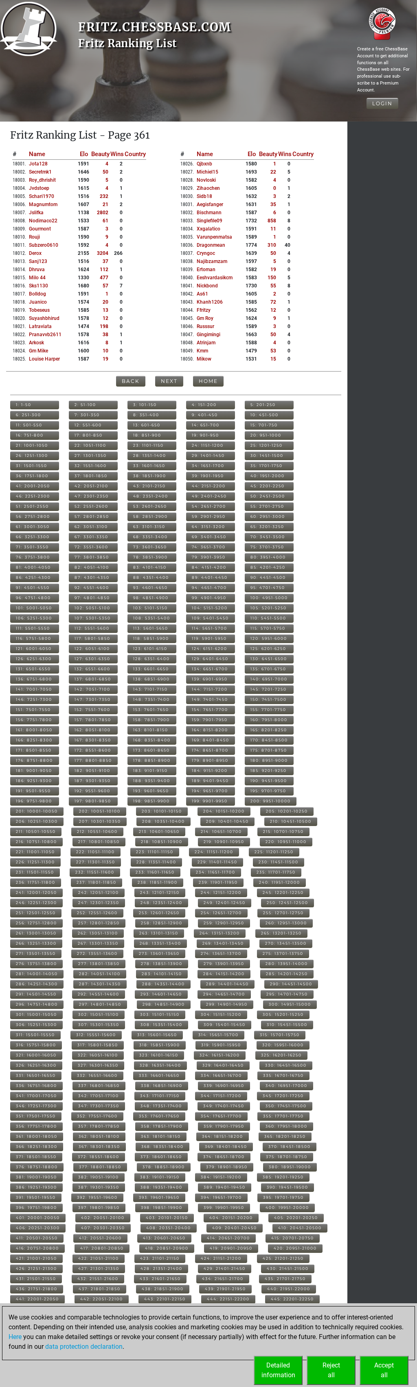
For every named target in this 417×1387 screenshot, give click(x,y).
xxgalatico (208, 229)
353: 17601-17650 (159, 1116)
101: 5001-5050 (34, 608)
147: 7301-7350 (93, 699)
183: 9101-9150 (150, 770)
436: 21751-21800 (36, 1289)
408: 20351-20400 (168, 1228)
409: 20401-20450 (234, 1228)
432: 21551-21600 (98, 1278)
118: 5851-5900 (151, 638)
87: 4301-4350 (92, 577)
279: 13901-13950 (224, 963)
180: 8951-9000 (269, 760)
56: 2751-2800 (33, 516)
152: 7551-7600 (92, 709)
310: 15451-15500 (287, 1024)
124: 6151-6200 (209, 648)
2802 (102, 212)
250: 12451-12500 (287, 902)
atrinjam (206, 343)
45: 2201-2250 (267, 486)
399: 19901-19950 (224, 1207)
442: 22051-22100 (101, 1299)
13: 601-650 (146, 425)
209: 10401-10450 (227, 821)
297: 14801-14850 (100, 1004)
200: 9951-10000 (270, 801)
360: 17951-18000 (286, 1126)
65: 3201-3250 (267, 526)
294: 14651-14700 (224, 994)
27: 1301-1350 (91, 455)
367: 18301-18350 (99, 1146)
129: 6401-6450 (210, 659)
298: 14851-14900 (164, 1004)
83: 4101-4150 (150, 567)
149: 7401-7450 (210, 699)
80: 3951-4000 (268, 557)
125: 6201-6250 (268, 648)
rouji (34, 237)
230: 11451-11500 (278, 862)
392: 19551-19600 (97, 1197)
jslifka (36, 212)
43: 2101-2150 (149, 486)
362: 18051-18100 (99, 1136)
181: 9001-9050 (34, 770)
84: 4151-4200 (209, 567)
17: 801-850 (89, 435)
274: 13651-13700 (221, 953)
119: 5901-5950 (209, 638)
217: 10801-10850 (99, 841)
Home (208, 381)
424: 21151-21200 (221, 1258)
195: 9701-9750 (268, 791)
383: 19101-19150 (160, 1177)
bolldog (37, 294)
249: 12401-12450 (225, 902)
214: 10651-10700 (221, 831)
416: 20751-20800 (37, 1248)
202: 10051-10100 (100, 811)
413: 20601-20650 (164, 1238)
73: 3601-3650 (150, 547)
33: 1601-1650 (149, 465)
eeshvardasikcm (215, 277)
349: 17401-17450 (223, 1106)
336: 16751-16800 (36, 1085)
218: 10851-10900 (161, 841)
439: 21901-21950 (225, 1289)
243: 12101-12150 (160, 892)
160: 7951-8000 (269, 719)
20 (105, 302)
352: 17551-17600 (97, 1116)
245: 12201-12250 (283, 892)
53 (273, 351)
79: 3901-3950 (209, 557)
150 (272, 277)
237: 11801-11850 (96, 882)
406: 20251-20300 (38, 1228)
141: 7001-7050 (34, 689)
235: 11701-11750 (276, 872)
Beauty (100, 154)
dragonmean (211, 245)
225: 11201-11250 (274, 852)
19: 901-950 (205, 435)
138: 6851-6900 (151, 679)
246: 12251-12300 (36, 902)
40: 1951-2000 (267, 476)
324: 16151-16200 (220, 1055)
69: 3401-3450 (209, 537)
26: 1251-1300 (32, 455)
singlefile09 (209, 221)
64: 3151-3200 (208, 526)
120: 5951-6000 (268, 638)
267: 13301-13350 (98, 943)
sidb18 (204, 196)
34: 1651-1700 (208, 465)
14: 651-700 (205, 425)
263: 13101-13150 (158, 933)
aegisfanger (210, 204)
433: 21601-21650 (160, 1278)
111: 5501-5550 (33, 628)
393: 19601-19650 (159, 1197)
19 (105, 359)
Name (37, 154)
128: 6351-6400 (151, 659)
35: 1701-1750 (266, 465)
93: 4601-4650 (150, 587)
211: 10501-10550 (36, 831)
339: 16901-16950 (224, 1085)
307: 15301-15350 (98, 1024)
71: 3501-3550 (32, 547)
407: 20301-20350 (103, 1228)
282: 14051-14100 (100, 974)
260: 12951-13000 (286, 923)
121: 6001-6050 (34, 648)
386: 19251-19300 (36, 1187)
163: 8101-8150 (150, 730)
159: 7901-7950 (210, 719)
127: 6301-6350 (92, 659)
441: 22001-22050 (37, 1299)
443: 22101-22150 (165, 1299)
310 (272, 245)
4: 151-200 (204, 404)
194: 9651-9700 (210, 791)
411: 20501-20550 (37, 1238)
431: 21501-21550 (36, 1278)
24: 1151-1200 (208, 445)
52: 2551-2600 (91, 506)
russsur (205, 326)
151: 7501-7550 (33, 709)
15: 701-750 (264, 425)
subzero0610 (43, 245)
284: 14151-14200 (224, 974)
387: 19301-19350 (98, 1187)
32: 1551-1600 (91, 465)
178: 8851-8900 (152, 760)
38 (105, 334)
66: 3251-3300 (33, 537)
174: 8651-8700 (210, 750)
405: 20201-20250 (296, 1217)
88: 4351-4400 (151, 577)
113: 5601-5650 (150, 628)
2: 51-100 (85, 404)
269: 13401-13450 (223, 943)
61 (105, 221)
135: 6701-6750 (268, 669)
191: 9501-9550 (33, 791)
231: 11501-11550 (35, 872)
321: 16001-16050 (36, 1055)
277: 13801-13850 (99, 963)
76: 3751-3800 (33, 557)
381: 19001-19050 (36, 1177)
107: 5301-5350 (93, 618)
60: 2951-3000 (267, 516)
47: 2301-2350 (92, 496)
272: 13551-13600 (97, 953)
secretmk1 (40, 172)
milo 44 (37, 277)
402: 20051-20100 (103, 1217)
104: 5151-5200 (210, 608)
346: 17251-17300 (36, 1106)
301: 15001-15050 (36, 1014)
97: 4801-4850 (92, 598)
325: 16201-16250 (281, 1055)
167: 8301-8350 (93, 740)
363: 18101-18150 (161, 1136)
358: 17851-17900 (161, 1126)
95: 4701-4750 (267, 587)
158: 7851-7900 (151, 719)
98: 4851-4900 (151, 598)
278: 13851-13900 (161, 963)
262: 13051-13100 (98, 933)
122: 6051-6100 (92, 648)
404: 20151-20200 (231, 1217)
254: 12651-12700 (221, 913)
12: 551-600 (88, 425)
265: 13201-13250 (281, 933)
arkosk (36, 343)
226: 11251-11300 (35, 862)
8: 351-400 (146, 415)
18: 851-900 (147, 435)
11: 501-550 (29, 425)
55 (273, 286)
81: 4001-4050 (33, 567)
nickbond (207, 286)
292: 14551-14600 (98, 994)
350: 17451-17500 (286, 1106)
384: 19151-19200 (221, 1177)
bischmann (209, 212)
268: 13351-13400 (160, 943)
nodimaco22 (43, 221)
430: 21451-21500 (288, 1268)
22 (273, 172)
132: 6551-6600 (92, 669)
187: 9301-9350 (93, 780)
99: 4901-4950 (209, 598)
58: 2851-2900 (150, 516)
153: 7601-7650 (151, 709)
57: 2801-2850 (92, 516)
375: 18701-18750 (286, 1156)
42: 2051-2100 (91, 486)
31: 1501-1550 (31, 465)
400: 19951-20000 (287, 1207)
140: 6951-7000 (269, 679)
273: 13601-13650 (159, 953)
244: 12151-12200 (221, 892)
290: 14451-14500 (291, 984)
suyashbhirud (44, 318)
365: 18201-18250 (285, 1136)
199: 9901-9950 (210, 801)
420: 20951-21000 (295, 1248)
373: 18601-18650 (161, 1156)
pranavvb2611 (45, 334)
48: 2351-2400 (150, 496)
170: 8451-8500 (269, 740)
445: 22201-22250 (292, 1299)
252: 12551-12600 (97, 913)
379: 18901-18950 (227, 1167)
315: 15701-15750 (280, 1035)
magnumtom (43, 204)
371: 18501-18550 (36, 1156)
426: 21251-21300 (36, 1268)
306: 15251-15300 (36, 1024)
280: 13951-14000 (287, 963)
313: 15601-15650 (157, 1035)
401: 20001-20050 (38, 1217)
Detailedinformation (278, 1370)
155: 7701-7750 (268, 709)
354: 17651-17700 (221, 1116)
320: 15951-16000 (283, 1045)
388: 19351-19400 (161, 1187)
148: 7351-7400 (151, 699)
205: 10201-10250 (287, 811)
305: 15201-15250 (283, 1014)
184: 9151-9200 (210, 770)
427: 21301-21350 (98, 1268)
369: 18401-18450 (226, 1146)
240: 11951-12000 (279, 882)
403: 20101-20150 (167, 1217)
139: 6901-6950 (210, 679)
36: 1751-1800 (32, 476)
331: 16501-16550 (36, 1075)
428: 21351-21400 (161, 1268)
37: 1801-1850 (91, 476)
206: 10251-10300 (37, 821)
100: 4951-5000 (269, 598)
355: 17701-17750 (283, 1116)
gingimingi (208, 334)
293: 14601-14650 (161, 994)
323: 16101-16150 (158, 1055)
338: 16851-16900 (161, 1085)
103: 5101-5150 (150, 608)
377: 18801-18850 (100, 1167)
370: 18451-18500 (289, 1146)
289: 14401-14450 (227, 984)
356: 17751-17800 (36, 1126)
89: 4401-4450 (210, 577)
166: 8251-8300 (34, 740)
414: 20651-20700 (228, 1238)
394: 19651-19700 (221, 1197)
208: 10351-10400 (163, 821)
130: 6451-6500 (268, 659)
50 (105, 172)
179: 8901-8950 (210, 760)
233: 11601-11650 (155, 872)
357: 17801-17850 (99, 1126)
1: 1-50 (23, 404)
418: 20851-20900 (167, 1248)
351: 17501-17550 (36, 1116)
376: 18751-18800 (37, 1167)
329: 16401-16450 (223, 1065)
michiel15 (207, 172)
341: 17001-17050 (36, 1096)
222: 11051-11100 (95, 852)
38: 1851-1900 (149, 476)
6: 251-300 (28, 415)
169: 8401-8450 (210, 740)
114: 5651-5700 (209, 628)
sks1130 (38, 286)
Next (169, 381)
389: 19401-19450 (225, 1187)
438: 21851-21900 (163, 1289)
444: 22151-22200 (228, 1299)
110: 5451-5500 (268, 618)
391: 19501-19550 (36, 1197)
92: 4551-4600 (92, 587)
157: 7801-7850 (93, 719)
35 (273, 204)
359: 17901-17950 (224, 1126)
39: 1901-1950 (208, 476)
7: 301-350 (87, 415)
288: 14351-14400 (163, 984)
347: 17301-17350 (98, 1106)
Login (382, 103)
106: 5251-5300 (34, 618)
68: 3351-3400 (150, 537)
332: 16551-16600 (97, 1075)
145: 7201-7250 (268, 689)
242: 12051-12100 (98, 892)
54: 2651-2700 (209, 506)
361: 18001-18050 (36, 1136)
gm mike (38, 351)
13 (105, 310)
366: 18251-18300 (36, 1146)
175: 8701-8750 (268, 750)
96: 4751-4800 (33, 598)
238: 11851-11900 (158, 882)
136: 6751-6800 (34, 679)
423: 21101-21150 (160, 1258)
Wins (117, 154)
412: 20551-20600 (100, 1238)
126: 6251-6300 (34, 659)
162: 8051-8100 (93, 730)
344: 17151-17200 (221, 1096)
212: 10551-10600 (97, 831)
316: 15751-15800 (36, 1045)
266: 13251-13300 (36, 943)
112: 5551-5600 (92, 628)
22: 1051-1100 (90, 445)
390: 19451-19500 (287, 1187)
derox (35, 253)
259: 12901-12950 (224, 923)
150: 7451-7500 (268, 699)
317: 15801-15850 (97, 1045)
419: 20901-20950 (231, 1248)
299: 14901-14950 (227, 1004)
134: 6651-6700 (210, 669)
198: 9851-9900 (151, 801)
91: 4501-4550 (33, 587)
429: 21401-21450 (225, 1268)
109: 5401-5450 (210, 618)
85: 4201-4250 (267, 567)
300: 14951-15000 (290, 1004)
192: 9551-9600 (92, 791)
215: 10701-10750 (283, 831)
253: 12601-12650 (159, 913)
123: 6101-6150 (150, 648)
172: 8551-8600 (93, 750)
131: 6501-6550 (33, 669)
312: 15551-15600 (96, 1035)
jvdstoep (39, 188)
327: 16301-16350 (98, 1065)
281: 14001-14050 (37, 974)
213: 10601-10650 (159, 831)
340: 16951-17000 (286, 1085)
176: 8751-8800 (34, 760)
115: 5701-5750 (267, 628)
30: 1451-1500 (266, 455)
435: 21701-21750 (285, 1278)
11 (273, 229)
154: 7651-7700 (210, 709)
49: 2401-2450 (209, 496)
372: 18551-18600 (98, 1156)
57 (105, 286)
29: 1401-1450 (208, 455)
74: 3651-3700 (209, 547)
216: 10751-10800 (36, 841)
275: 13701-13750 (283, 953)
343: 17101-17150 (160, 1096)
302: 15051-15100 (98, 1014)
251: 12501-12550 (36, 913)
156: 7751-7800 (34, 719)
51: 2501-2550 (32, 506)
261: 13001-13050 (36, 933)
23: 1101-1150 (148, 445)
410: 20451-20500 (300, 1228)
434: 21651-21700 (223, 1278)
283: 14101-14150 (162, 974)
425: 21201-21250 (283, 1258)
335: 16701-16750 (283, 1075)
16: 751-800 (30, 435)
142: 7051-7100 (92, 689)
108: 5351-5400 (151, 618)
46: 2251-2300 (33, 496)
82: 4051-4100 (92, 567)
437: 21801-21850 (100, 1289)
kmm (202, 351)
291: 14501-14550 (36, 994)
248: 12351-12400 (161, 902)
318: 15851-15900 (159, 1045)
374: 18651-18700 (224, 1156)
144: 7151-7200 (210, 689)
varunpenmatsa (214, 237)
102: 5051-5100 (92, 608)
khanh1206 (210, 302)
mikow (204, 359)
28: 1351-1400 (149, 455)
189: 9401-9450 (210, 780)
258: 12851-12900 (161, 923)
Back (131, 381)
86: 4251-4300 (33, 577)
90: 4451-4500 (268, 577)
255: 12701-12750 (283, 913)
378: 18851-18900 (164, 1167)
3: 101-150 (145, 404)
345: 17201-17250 (283, 1096)
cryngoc (206, 253)
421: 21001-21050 (36, 1258)
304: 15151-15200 (221, 1014)
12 (105, 318)
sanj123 (38, 261)
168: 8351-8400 (152, 740)
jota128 (38, 164)
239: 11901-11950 (218, 882)
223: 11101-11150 (154, 852)
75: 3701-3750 (267, 547)
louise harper (44, 359)
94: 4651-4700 (209, 587)
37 (105, 261)
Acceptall (384, 1370)
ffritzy (204, 310)
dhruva (37, 269)
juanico (38, 302)
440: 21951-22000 (288, 1289)
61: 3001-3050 (33, 526)
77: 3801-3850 (92, 557)
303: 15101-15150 (160, 1014)
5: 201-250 (263, 404)
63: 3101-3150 (149, 526)
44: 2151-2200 (209, 486)
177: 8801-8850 (93, 760)
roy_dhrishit (42, 180)
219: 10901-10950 (224, 841)
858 (272, 221)
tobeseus (39, 310)
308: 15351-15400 (161, 1024)
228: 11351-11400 (156, 862)
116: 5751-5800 (33, 638)
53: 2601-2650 (150, 506)
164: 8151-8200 (210, 730)
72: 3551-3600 (91, 547)
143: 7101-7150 (150, 689)
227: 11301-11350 (95, 862)
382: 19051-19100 (98, 1177)
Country (135, 154)
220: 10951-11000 (286, 841)
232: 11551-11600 (94, 872)
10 (105, 351)
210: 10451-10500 (291, 821)
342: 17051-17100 (98, 1096)
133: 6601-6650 (151, 669)
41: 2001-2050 (33, 486)
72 (273, 302)
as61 (202, 294)
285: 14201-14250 (287, 974)
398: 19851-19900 (161, 1207)
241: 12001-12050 (36, 892)
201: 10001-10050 (37, 811)
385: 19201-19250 (283, 1177)
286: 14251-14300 (37, 984)
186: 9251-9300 (34, 780)
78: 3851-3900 (150, 557)
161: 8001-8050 (34, 730)
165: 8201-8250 (268, 730)
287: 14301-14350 (100, 984)
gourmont (40, 229)
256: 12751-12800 (36, 923)
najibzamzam (212, 261)
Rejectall (331, 1370)
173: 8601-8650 (151, 750)
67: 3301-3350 (91, 537)
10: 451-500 (264, 415)
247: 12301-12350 (98, 902)
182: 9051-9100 (92, 770)
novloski (206, 180)
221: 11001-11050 (35, 852)
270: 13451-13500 (286, 943)
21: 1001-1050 (32, 445)
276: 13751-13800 (36, 963)
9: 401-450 (205, 415)
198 (104, 326)
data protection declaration (84, 1346)
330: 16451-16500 (286, 1065)
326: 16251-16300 (36, 1065)
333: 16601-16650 (159, 1075)
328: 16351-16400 (160, 1065)
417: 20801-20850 (102, 1248)
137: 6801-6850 (93, 679)
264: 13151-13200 (220, 933)
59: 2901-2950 (209, 516)
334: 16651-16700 (221, 1075)
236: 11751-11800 (35, 882)
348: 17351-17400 (161, 1106)
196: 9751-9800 (34, 801)
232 (104, 196)
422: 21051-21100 (98, 1258)
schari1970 (41, 196)
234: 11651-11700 (215, 872)
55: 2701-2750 (267, 506)
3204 (102, 253)
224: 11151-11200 (214, 852)
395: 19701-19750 (283, 1197)
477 (104, 277)
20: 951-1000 (265, 435)
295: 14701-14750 (287, 994)
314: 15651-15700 (218, 1035)
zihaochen (208, 188)
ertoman (206, 269)
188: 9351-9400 (151, 780)
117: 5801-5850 (92, 638)
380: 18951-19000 (290, 1167)
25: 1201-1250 (266, 445)
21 (105, 204)
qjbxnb (204, 164)
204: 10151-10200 (224, 811)
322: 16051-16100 (98, 1055)
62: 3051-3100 (91, 526)
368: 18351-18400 (162, 1146)
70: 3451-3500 (267, 537)
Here (15, 1337)
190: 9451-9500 (268, 780)
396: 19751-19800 (36, 1207)
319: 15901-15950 (221, 1045)
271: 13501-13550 (36, 953)
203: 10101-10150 (162, 811)
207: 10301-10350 (100, 821)
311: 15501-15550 (35, 1035)
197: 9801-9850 (93, 801)
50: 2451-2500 (267, 496)
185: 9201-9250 (268, 770)
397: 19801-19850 (99, 1207)
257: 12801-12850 (99, 923)
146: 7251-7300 (34, 699)
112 (104, 269)
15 (273, 359)
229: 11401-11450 (217, 862)
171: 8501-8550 (34, 750)
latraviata (40, 326)
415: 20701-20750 (292, 1238)
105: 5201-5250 (268, 608)
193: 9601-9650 (151, 791)
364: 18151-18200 (222, 1136)
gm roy (205, 318)
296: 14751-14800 (37, 1004)
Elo (84, 154)
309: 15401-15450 (225, 1024)
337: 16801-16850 (99, 1085)
